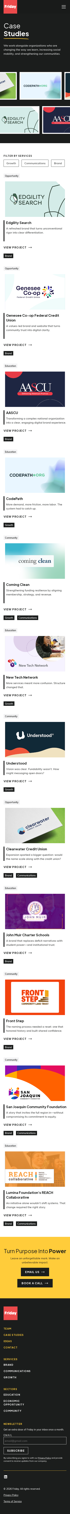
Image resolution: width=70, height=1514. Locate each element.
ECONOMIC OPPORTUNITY (14, 1402)
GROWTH (10, 1377)
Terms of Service (13, 1501)
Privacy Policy (11, 1495)
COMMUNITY (13, 1410)
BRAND (8, 1364)
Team (8, 1328)
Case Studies (14, 1334)
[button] (63, 7)
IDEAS (8, 1341)
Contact (11, 1347)
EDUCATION (12, 1394)
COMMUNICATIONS (17, 1371)
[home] (10, 7)
